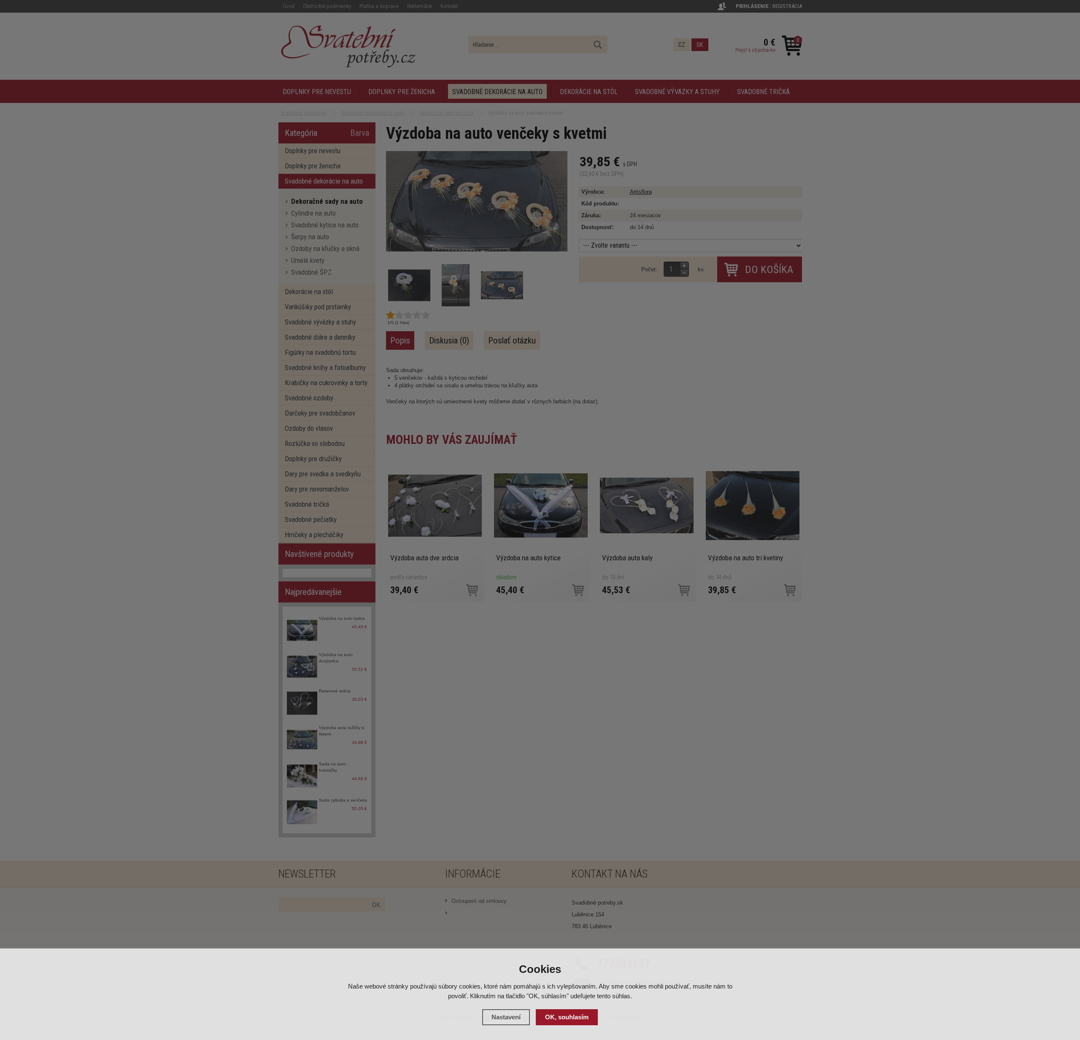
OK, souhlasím (567, 1017)
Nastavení (506, 1017)
